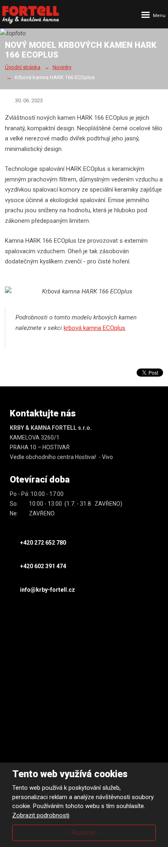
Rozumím (84, 832)
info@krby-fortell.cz (47, 589)
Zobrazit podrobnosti (40, 815)
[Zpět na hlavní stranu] (30, 14)
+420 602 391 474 (43, 566)
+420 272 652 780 (43, 542)
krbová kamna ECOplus (94, 328)
